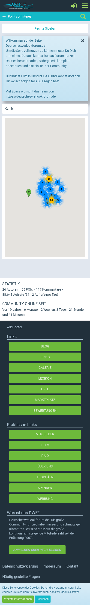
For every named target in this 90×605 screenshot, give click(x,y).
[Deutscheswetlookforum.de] (19, 6)
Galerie (45, 367)
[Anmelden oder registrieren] (73, 6)
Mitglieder (45, 434)
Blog (45, 346)
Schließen (43, 599)
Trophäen (45, 477)
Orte (45, 389)
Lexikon (45, 378)
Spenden (45, 488)
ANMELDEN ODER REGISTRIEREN (37, 550)
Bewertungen (45, 410)
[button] (85, 6)
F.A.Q (45, 456)
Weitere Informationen (18, 599)
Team (45, 445)
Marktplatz (45, 400)
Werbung (45, 499)
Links (45, 357)
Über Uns (45, 466)
